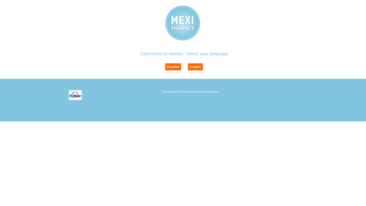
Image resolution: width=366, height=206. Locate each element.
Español (173, 66)
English (195, 66)
